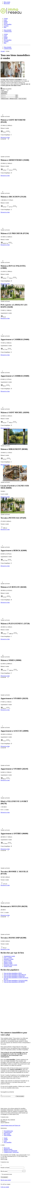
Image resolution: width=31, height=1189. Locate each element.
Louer (5, 20)
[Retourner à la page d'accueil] (11, 15)
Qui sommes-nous (8, 1131)
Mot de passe (4, 1171)
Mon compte (7, 2)
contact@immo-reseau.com (7, 1125)
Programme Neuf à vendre (10, 965)
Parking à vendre (8, 963)
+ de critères (4, 92)
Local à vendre (7, 960)
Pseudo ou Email (5, 1167)
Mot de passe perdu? (6, 1180)
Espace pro (17, 1125)
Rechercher (4, 93)
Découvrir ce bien (5, 137)
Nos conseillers (7, 24)
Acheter (6, 18)
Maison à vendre (8, 962)
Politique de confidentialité (10, 1150)
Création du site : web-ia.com (11, 1152)
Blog (5, 27)
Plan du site (7, 1148)
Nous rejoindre (7, 30)
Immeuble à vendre (8, 959)
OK (16, 95)
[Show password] (24, 1171)
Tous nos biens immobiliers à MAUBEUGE (15, 974)
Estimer (6, 21)
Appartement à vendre (9, 956)
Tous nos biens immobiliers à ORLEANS (14, 976)
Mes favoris (7, 3)
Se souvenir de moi (7, 1174)
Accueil (3, 51)
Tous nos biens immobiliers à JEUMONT (14, 982)
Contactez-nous (8, 31)
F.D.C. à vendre (8, 957)
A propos (6, 25)
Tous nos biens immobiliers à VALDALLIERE (16, 980)
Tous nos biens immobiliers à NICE (13, 973)
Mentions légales (8, 1149)
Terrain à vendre (8, 966)
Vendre (5, 23)
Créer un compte (5, 1187)
